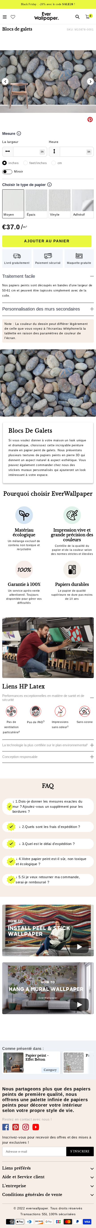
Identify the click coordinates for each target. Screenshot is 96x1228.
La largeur (10, 142)
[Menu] (4, 16)
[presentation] (5, 81)
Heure (53, 142)
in (42, 151)
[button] (46, 124)
